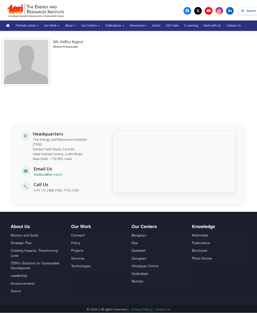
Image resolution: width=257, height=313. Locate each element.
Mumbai (137, 281)
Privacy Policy (140, 309)
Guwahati (139, 250)
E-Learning (191, 25)
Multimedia (200, 235)
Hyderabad (140, 273)
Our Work (50, 25)
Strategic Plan (21, 242)
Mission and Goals (25, 235)
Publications (113, 25)
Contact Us (233, 25)
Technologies (81, 265)
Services (78, 258)
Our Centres (89, 25)
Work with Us (212, 25)
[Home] (35, 10)
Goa (135, 242)
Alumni (16, 291)
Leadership (19, 275)
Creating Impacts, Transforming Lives (34, 253)
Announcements (23, 283)
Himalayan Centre (145, 265)
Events (156, 25)
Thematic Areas (26, 25)
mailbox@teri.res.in (48, 174)
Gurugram (139, 258)
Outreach (78, 235)
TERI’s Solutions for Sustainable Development (35, 265)
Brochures (199, 250)
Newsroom (137, 25)
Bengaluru (139, 235)
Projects (77, 250)
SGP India (172, 25)
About (69, 25)
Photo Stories (202, 258)
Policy (75, 242)
